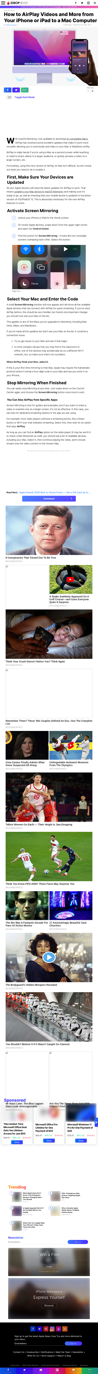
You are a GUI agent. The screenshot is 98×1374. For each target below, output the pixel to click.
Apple (90, 83)
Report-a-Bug (64, 1355)
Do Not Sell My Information (50, 1365)
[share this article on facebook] (7, 90)
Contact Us (18, 1352)
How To (6, 10)
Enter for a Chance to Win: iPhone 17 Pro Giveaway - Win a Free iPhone (49, 7)
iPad (12, 10)
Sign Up (78, 1242)
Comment (58, 498)
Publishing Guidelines (69, 1365)
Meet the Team (63, 1352)
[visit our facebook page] (33, 1328)
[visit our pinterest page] (45, 1328)
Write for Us (33, 1355)
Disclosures (84, 1365)
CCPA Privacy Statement (30, 1365)
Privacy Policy (15, 1365)
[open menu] (3, 3)
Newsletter (78, 1352)
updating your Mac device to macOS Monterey (38, 191)
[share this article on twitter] (16, 90)
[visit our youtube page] (58, 1328)
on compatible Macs (77, 138)
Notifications (47, 1352)
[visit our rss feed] (65, 1328)
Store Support (48, 1355)
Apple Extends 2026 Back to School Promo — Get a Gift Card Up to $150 (56, 492)
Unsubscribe (33, 1352)
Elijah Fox (16, 291)
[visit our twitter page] (39, 1328)
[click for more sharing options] (24, 90)
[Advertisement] (49, 118)
